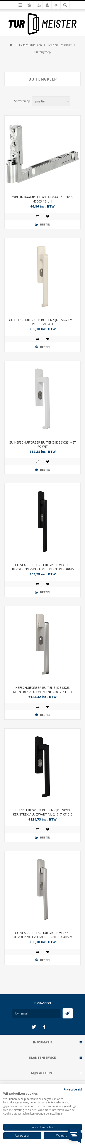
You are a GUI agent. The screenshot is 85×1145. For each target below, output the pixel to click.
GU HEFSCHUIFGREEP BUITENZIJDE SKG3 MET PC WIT (42, 444)
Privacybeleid (72, 1089)
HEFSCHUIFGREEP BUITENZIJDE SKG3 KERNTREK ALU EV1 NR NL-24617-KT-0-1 (42, 689)
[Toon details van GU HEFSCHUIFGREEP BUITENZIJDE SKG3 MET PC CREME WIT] (42, 276)
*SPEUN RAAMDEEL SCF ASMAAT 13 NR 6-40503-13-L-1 (42, 199)
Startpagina (11, 44)
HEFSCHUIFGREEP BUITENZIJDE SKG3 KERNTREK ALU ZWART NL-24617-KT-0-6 (42, 812)
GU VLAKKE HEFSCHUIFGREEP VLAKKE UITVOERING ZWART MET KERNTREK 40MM (43, 567)
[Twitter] (33, 1026)
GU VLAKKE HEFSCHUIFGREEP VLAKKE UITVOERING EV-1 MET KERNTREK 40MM (42, 935)
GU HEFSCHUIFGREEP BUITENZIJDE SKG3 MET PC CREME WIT (42, 322)
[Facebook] (44, 1026)
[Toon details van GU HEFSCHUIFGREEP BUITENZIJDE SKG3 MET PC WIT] (42, 399)
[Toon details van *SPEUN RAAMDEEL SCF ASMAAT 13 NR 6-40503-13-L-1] (42, 154)
